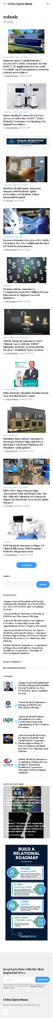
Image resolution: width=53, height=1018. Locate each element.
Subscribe (43, 979)
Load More (26, 565)
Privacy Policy (36, 986)
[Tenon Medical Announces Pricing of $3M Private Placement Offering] (8, 705)
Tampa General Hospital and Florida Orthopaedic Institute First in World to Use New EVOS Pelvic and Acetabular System (24, 605)
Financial (8, 286)
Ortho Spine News (20, 4)
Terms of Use (8, 988)
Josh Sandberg (14, 835)
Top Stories (23, 112)
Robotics (18, 57)
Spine (25, 57)
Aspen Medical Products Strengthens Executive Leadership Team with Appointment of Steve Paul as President (25, 623)
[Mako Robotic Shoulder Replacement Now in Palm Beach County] (26, 374)
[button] (5, 3)
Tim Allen (12, 808)
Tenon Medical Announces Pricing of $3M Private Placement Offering (23, 615)
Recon (6, 337)
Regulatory (9, 57)
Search (6, 576)
